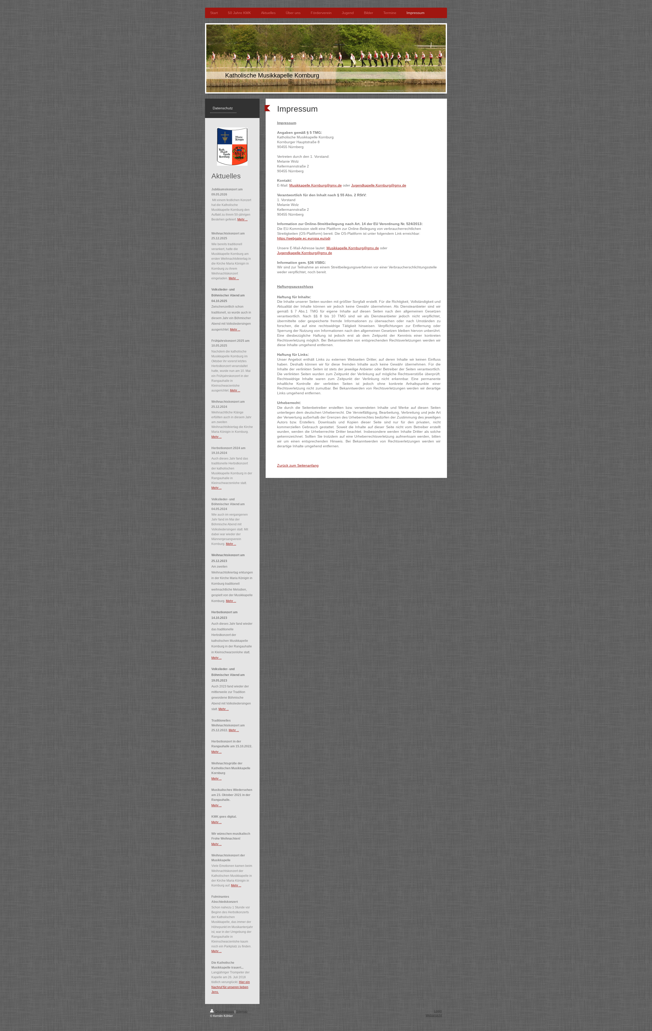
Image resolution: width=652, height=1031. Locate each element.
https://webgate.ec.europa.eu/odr (303, 238)
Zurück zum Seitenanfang (298, 465)
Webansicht (434, 1015)
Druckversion (225, 1011)
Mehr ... (242, 219)
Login (438, 1011)
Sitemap (242, 1011)
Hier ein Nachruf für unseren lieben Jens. (230, 987)
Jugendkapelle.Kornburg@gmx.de (378, 185)
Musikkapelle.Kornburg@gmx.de (315, 185)
